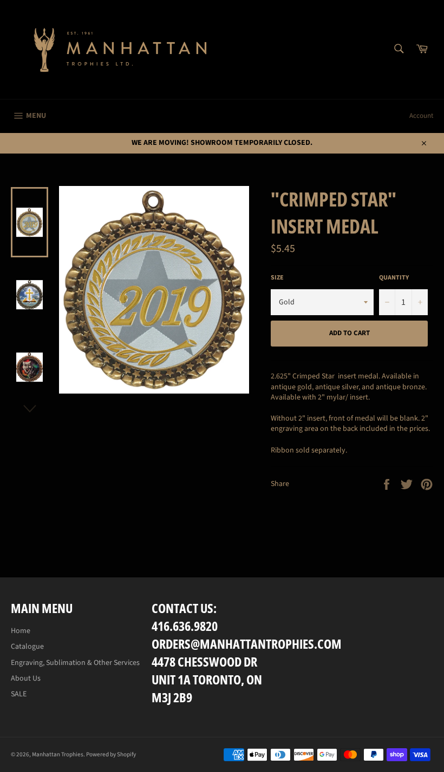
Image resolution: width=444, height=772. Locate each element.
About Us (26, 678)
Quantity (394, 278)
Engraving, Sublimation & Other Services (75, 662)
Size (277, 278)
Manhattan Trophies (57, 754)
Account (421, 116)
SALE (19, 694)
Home (20, 630)
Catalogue (27, 646)
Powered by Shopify (111, 754)
